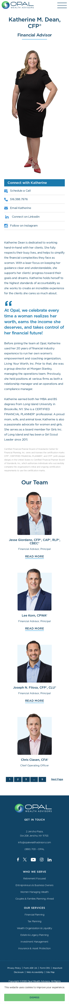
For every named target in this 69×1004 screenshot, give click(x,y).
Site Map (50, 972)
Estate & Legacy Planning (34, 935)
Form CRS (45, 968)
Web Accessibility (34, 972)
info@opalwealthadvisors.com (34, 842)
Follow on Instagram (24, 226)
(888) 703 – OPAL (34, 849)
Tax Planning (34, 921)
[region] (34, 993)
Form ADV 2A (30, 968)
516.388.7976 (19, 199)
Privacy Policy (14, 968)
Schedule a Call (20, 191)
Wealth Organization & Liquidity (34, 928)
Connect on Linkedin (26, 217)
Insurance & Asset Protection (34, 948)
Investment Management (34, 941)
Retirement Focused (34, 878)
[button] (62, 5)
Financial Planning (34, 914)
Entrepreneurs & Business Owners (34, 885)
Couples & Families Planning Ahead (34, 898)
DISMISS (34, 997)
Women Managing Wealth (34, 892)
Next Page (57, 779)
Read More (34, 556)
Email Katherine (20, 208)
